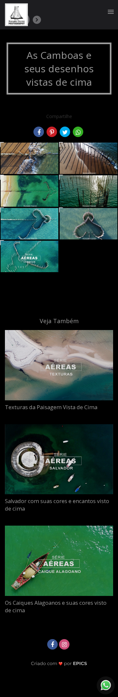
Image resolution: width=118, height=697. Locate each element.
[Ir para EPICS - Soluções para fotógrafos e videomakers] (59, 663)
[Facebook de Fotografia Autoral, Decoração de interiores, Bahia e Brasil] (53, 643)
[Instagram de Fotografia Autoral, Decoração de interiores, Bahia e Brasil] (65, 643)
